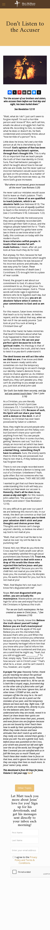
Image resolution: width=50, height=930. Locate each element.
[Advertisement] (24, 905)
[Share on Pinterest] (19, 92)
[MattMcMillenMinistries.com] (25, 4)
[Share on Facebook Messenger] (34, 92)
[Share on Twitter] (14, 92)
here (30, 773)
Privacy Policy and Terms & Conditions (26, 860)
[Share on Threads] (39, 92)
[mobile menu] (3, 4)
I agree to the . (26, 860)
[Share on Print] (24, 92)
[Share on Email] (29, 92)
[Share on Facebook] (10, 92)
